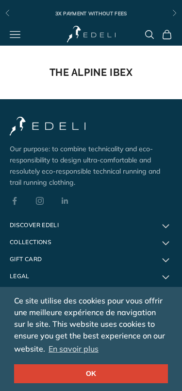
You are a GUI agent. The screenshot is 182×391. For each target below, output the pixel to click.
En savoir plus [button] (74, 349)
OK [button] (91, 373)
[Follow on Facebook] (14, 201)
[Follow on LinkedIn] (65, 201)
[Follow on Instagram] (40, 201)
